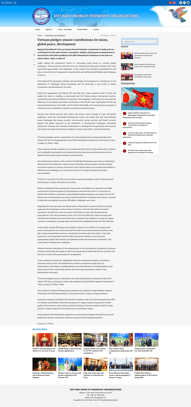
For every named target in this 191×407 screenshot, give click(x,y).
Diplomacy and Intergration (55, 35)
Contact (96, 29)
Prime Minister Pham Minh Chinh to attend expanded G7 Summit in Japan (119, 375)
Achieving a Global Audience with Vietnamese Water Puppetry (43, 375)
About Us (49, 29)
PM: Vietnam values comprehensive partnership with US (121, 351)
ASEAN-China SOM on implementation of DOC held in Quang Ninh (146, 375)
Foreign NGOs (82, 29)
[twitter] (184, 2)
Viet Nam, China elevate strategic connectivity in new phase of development (137, 125)
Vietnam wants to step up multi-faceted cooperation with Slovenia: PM (70, 375)
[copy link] (34, 60)
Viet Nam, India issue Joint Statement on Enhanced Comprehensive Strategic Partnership (140, 135)
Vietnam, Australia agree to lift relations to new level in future (43, 350)
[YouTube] (188, 2)
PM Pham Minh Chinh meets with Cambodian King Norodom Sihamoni (145, 55)
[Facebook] (180, 2)
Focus (124, 46)
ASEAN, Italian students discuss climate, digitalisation (70, 350)
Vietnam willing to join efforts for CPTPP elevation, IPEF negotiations (95, 351)
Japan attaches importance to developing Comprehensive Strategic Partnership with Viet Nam (139, 115)
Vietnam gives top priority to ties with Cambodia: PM (145, 350)
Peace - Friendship (65, 29)
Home (37, 29)
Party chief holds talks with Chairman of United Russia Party (94, 375)
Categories (8, 3)
